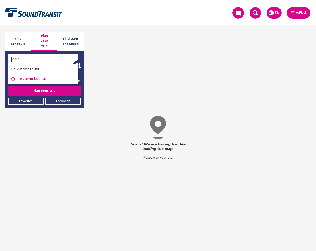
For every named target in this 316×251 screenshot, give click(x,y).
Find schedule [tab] (18, 41)
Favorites (25, 101)
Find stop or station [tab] (70, 41)
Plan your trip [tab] (44, 41)
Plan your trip (44, 91)
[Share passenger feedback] (238, 12)
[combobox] (43, 59)
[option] (43, 79)
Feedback (63, 101)
